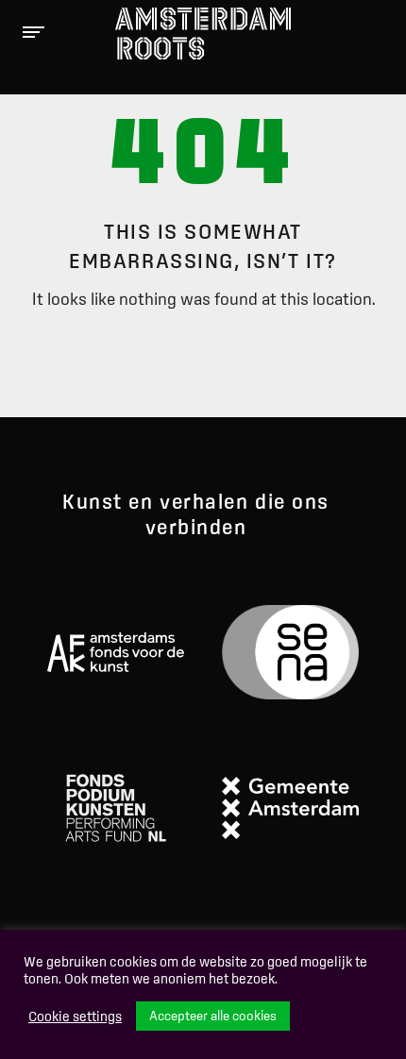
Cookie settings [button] (75, 1016)
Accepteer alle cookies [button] (213, 1015)
